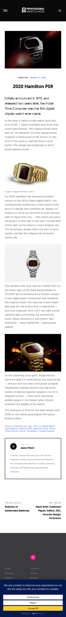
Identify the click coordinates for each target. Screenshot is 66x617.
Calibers (34, 573)
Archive (14, 471)
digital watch (11, 428)
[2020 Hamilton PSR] (33, 50)
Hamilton (23, 77)
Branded (34, 578)
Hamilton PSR (25, 428)
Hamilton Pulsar (40, 428)
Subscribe (35, 568)
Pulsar (52, 428)
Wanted (8, 578)
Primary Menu (5, 10)
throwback (31, 431)
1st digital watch (47, 426)
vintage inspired (46, 431)
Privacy (8, 568)
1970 (35, 426)
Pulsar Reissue (12, 431)
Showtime (9, 573)
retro (22, 431)
